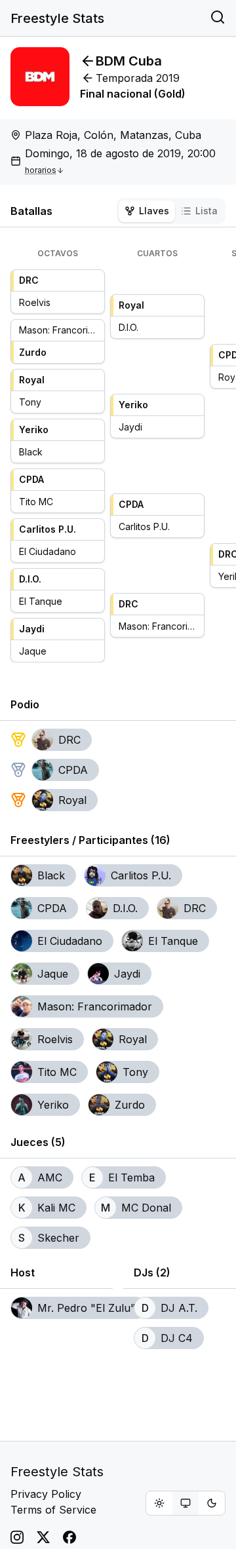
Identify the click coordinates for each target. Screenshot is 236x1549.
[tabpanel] (118, 455)
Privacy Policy (45, 1494)
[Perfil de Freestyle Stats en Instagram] (17, 1537)
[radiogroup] (186, 1503)
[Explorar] (218, 18)
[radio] (159, 1503)
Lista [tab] (206, 210)
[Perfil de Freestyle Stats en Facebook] (69, 1537)
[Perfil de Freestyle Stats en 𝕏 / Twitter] (43, 1537)
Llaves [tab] (154, 210)
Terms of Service (53, 1509)
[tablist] (171, 211)
